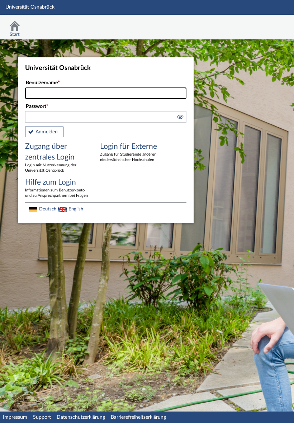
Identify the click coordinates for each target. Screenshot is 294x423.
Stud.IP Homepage (266, 24)
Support (42, 417)
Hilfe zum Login (56, 188)
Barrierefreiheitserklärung (138, 417)
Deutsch (47, 209)
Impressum (15, 417)
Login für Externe (128, 152)
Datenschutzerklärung (81, 417)
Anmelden (46, 131)
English (75, 209)
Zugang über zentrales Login (50, 157)
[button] (180, 118)
